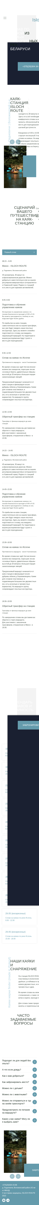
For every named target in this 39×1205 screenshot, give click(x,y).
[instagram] (3, 1200)
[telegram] (8, 1200)
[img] (4, 18)
